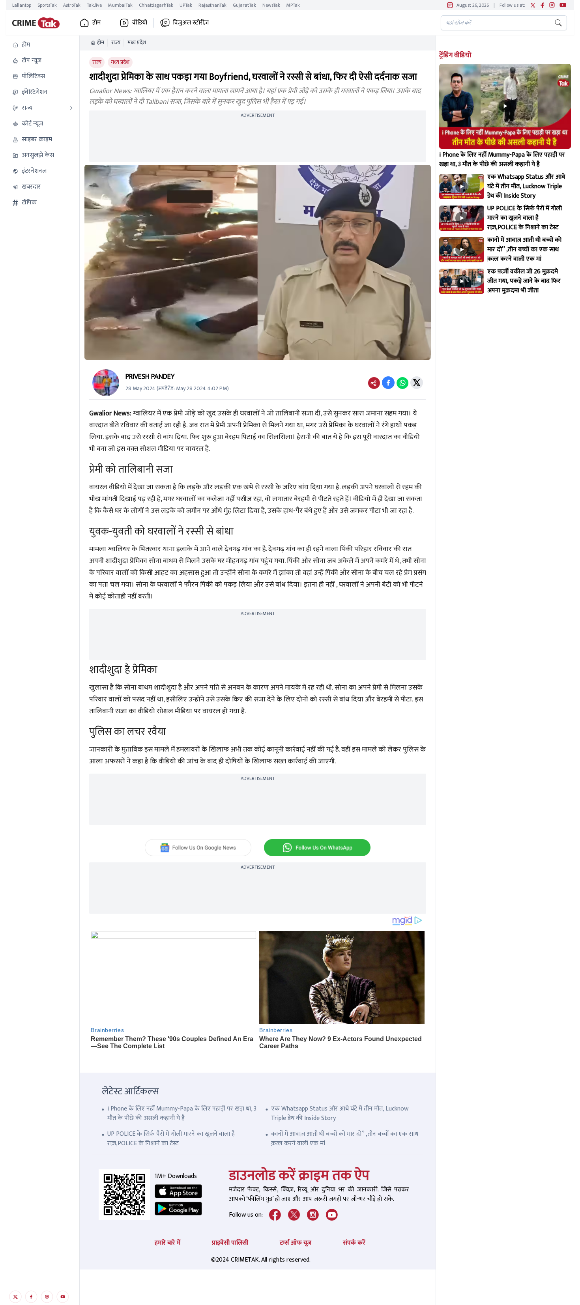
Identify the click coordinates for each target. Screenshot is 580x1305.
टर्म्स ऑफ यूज (295, 1243)
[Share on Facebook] (388, 382)
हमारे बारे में (167, 1243)
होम (100, 43)
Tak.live (94, 5)
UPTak (186, 5)
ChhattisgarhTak (156, 5)
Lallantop (21, 5)
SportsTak (47, 5)
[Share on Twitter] (416, 382)
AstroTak (71, 5)
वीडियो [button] (139, 23)
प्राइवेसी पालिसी (230, 1243)
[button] (42, 45)
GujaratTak (244, 5)
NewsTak (271, 5)
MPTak (293, 5)
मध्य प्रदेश (136, 43)
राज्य (115, 43)
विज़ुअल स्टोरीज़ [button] (191, 23)
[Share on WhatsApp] (402, 382)
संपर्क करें (354, 1243)
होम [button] (96, 23)
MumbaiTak (120, 5)
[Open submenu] (71, 108)
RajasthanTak (212, 5)
